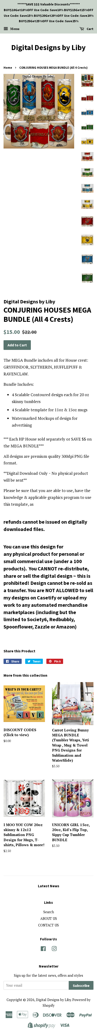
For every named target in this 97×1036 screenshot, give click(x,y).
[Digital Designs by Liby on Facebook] (43, 949)
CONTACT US (48, 925)
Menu (14, 28)
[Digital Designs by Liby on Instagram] (54, 949)
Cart (89, 29)
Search (48, 912)
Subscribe (81, 985)
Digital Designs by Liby (48, 47)
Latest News (48, 885)
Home (8, 67)
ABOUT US (48, 918)
